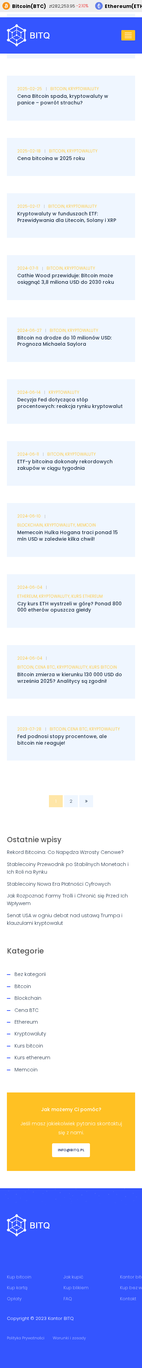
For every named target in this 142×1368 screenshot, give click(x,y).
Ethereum (27, 596)
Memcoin (86, 525)
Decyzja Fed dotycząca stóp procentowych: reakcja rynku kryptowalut (70, 403)
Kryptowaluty (83, 89)
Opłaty (14, 1299)
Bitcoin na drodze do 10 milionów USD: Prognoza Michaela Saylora (64, 341)
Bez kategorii (30, 974)
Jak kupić (73, 1277)
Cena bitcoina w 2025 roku (51, 158)
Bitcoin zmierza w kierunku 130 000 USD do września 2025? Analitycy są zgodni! (69, 678)
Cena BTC (45, 667)
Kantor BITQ (61, 1318)
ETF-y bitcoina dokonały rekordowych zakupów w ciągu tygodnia (65, 465)
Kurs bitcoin (103, 667)
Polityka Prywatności (25, 1338)
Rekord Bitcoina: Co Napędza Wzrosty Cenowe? (65, 852)
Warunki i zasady (69, 1338)
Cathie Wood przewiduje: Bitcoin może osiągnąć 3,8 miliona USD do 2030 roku (65, 279)
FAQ (67, 1299)
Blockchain (30, 525)
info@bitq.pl (71, 1150)
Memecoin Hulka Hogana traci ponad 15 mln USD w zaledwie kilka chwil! (67, 535)
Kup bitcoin (19, 1277)
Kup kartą (17, 1288)
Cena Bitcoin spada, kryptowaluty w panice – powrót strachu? (62, 99)
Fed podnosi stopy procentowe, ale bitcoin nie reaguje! (62, 739)
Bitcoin (58, 89)
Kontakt (128, 1299)
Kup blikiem (76, 1288)
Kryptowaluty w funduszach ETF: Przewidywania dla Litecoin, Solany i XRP (66, 217)
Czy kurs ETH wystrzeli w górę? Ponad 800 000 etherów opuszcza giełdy (69, 607)
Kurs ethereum (87, 596)
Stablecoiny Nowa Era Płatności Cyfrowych (59, 884)
